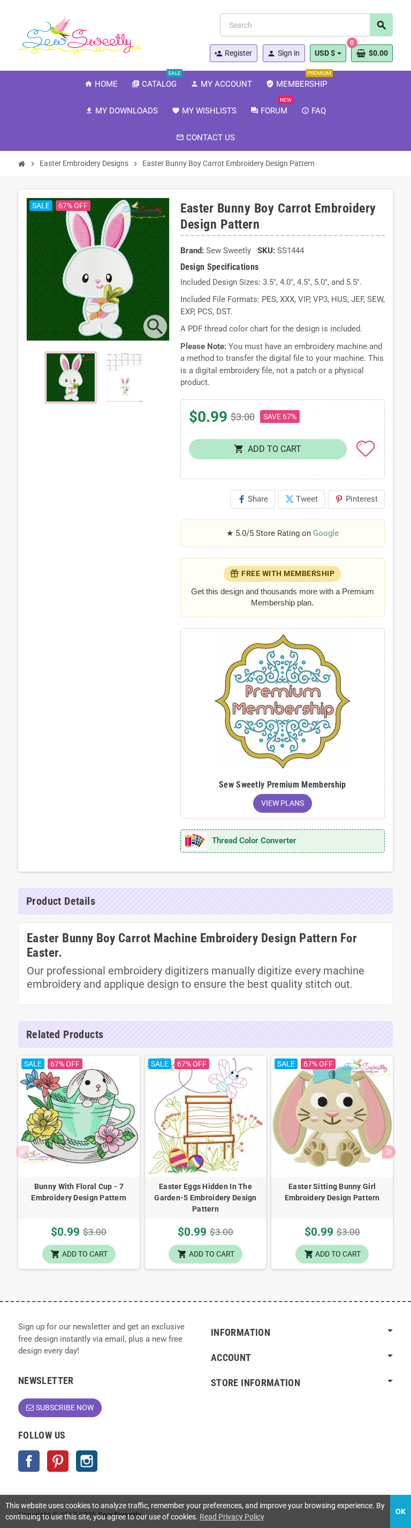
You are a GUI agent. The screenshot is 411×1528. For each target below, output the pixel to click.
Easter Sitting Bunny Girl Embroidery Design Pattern (332, 1192)
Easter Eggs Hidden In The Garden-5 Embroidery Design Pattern (205, 1197)
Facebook (29, 1461)
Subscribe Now (65, 1407)
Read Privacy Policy (232, 1516)
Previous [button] (22, 1152)
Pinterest (356, 499)
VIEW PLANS (282, 803)
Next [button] (388, 1152)
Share (252, 499)
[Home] (22, 163)
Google (326, 533)
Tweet (301, 499)
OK (400, 1511)
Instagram (86, 1461)
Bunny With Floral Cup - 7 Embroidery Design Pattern (78, 1192)
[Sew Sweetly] (79, 34)
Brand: (192, 250)
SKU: (266, 250)
